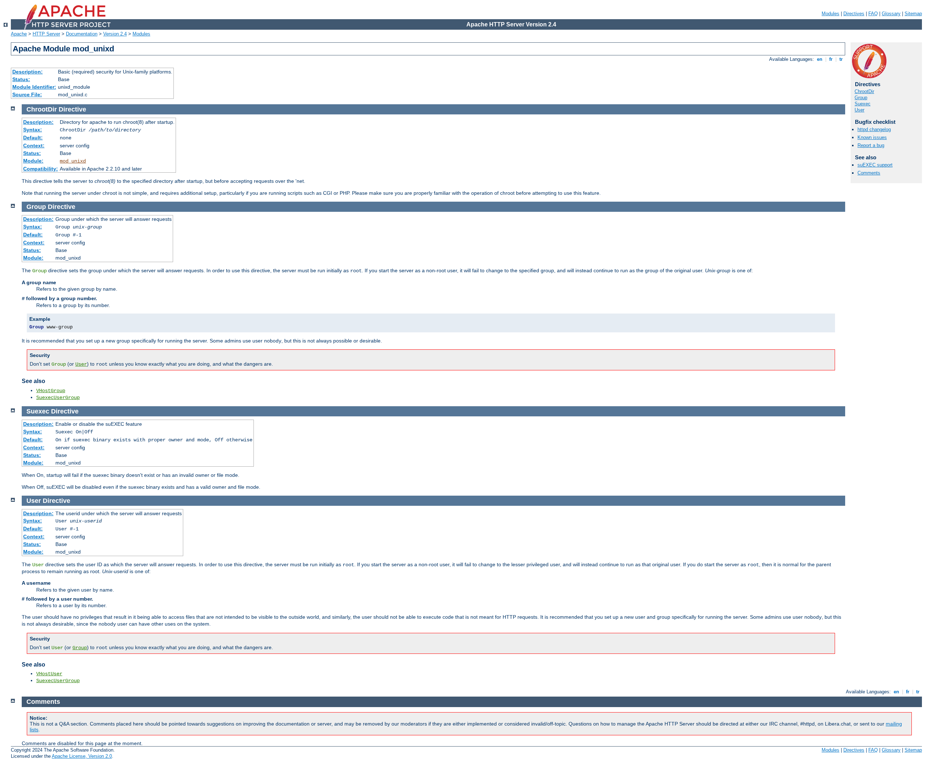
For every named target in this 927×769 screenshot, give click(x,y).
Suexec (863, 103)
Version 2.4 (115, 34)
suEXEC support (875, 165)
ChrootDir (864, 91)
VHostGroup (50, 391)
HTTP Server (46, 34)
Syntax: (32, 130)
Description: (27, 72)
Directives (853, 13)
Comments (868, 173)
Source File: (27, 94)
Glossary (891, 13)
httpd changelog (874, 129)
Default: (33, 137)
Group (861, 97)
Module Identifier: (34, 87)
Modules (830, 13)
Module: (33, 161)
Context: (34, 145)
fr (831, 59)
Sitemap (913, 13)
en (819, 59)
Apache (19, 34)
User (859, 110)
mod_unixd (73, 161)
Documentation (81, 34)
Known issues (872, 137)
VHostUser (49, 674)
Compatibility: (40, 169)
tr (841, 59)
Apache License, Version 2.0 (82, 756)
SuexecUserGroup (58, 397)
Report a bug (870, 145)
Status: (21, 79)
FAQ (873, 13)
